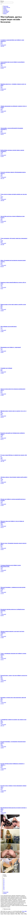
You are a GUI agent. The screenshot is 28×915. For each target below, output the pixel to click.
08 (3, 887)
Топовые (5, 9)
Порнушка (5, 6)
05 (3, 883)
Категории (5, 12)
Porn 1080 (24, 911)
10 (3, 889)
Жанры (5, 13)
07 (3, 885)
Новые (4, 8)
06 (3, 884)
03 (3, 881)
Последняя (5, 892)
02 (3, 879)
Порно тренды (6, 7)
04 (3, 882)
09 (3, 888)
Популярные (6, 11)
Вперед (5, 893)
